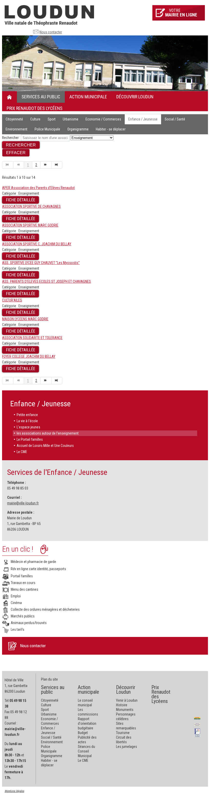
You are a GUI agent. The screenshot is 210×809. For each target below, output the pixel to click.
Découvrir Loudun (134, 96)
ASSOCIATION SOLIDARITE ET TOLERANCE (32, 338)
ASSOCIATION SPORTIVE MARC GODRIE (30, 225)
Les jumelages (126, 747)
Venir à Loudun (127, 700)
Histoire (121, 705)
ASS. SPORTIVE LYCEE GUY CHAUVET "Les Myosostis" (41, 263)
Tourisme (123, 733)
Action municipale (88, 96)
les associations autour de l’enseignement (48, 433)
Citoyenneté (14, 119)
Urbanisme (70, 119)
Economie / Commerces (103, 119)
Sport (52, 119)
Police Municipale (47, 129)
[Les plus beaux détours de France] (197, 732)
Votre (181, 12)
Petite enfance (27, 415)
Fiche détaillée (20, 199)
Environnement (16, 129)
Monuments (124, 710)
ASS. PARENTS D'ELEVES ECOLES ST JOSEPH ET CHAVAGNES (46, 281)
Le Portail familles (30, 439)
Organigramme (78, 129)
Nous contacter (50, 32)
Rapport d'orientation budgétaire (87, 723)
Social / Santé (175, 119)
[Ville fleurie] (197, 718)
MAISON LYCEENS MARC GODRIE (25, 319)
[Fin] (56, 164)
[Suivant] (45, 164)
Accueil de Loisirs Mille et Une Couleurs (45, 446)
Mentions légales (14, 791)
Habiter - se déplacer (110, 129)
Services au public (41, 96)
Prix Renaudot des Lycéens (34, 108)
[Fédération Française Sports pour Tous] (197, 724)
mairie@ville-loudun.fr (23, 503)
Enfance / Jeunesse (143, 119)
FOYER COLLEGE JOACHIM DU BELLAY (28, 356)
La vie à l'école (27, 421)
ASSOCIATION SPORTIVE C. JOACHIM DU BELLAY (36, 244)
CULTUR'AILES (12, 300)
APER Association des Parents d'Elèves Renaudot (38, 188)
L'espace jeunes (28, 427)
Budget (83, 733)
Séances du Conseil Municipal (86, 751)
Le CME (22, 452)
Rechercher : (11, 138)
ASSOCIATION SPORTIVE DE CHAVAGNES (31, 206)
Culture (35, 119)
